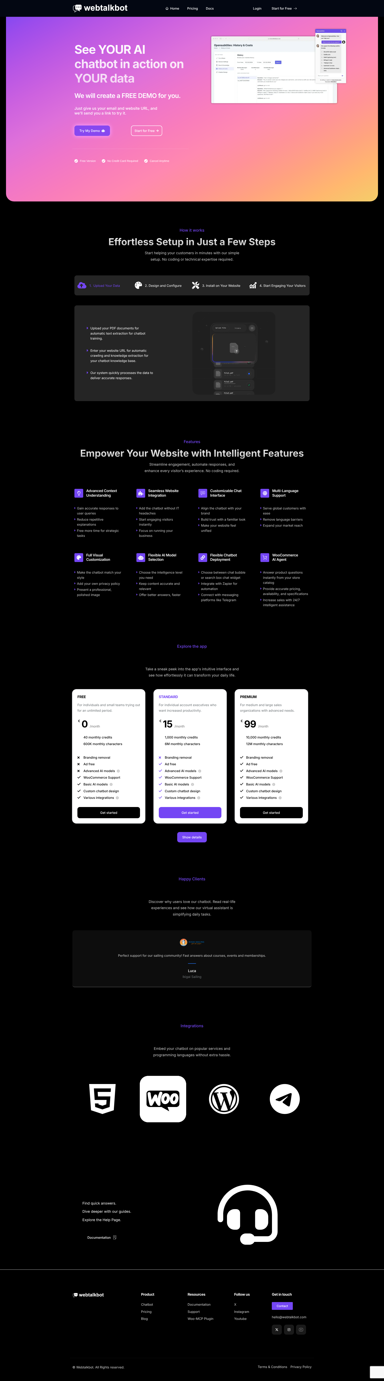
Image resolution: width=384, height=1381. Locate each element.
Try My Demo (89, 131)
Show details (192, 837)
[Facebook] (301, 1329)
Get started (108, 813)
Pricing (192, 8)
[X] (277, 1329)
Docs (210, 8)
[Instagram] (289, 1329)
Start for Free (282, 8)
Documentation (99, 1238)
